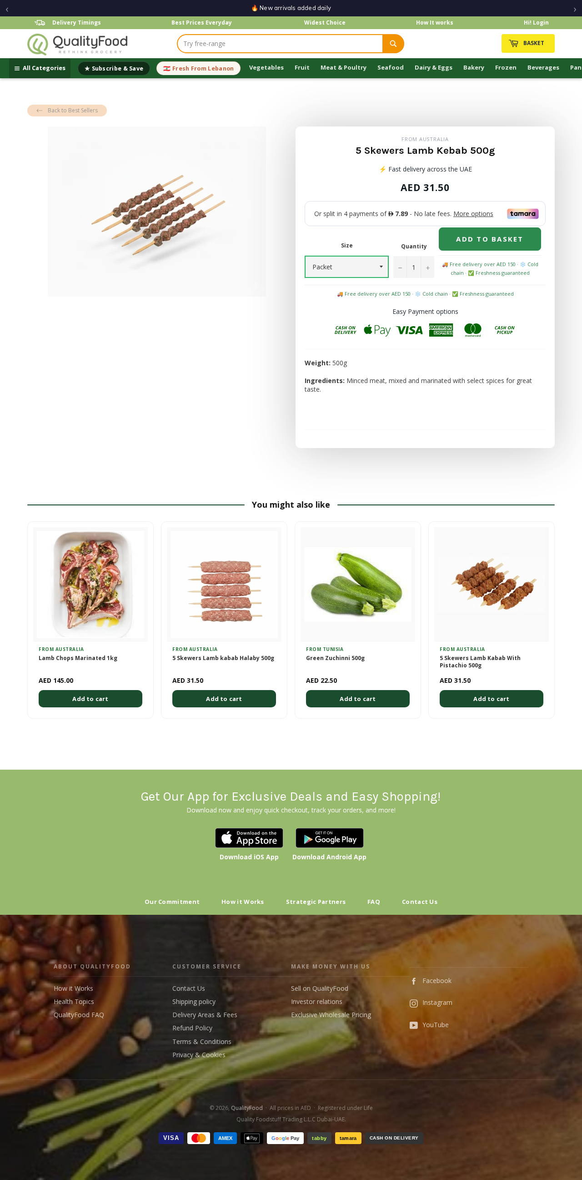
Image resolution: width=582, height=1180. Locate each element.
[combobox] (280, 43)
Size (347, 245)
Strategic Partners (316, 902)
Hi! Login (536, 22)
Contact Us (419, 902)
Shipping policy (194, 1001)
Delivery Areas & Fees (204, 1014)
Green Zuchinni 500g (335, 658)
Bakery (473, 67)
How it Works (242, 902)
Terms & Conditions (201, 1041)
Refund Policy (192, 1028)
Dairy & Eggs (433, 67)
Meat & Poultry (343, 67)
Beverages (543, 67)
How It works (434, 22)
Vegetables (266, 67)
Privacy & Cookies (199, 1054)
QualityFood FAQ (79, 1014)
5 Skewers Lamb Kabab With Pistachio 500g (480, 662)
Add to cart (90, 699)
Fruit (302, 67)
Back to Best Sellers (73, 110)
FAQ (373, 902)
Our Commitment (172, 902)
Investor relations (316, 1001)
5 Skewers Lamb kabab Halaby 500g (223, 658)
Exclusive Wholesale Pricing (331, 1014)
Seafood (390, 67)
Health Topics (74, 1001)
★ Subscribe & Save (114, 68)
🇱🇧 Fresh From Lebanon (198, 68)
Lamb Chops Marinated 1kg (78, 658)
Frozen (506, 67)
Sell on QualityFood (319, 988)
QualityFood (247, 1108)
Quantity (414, 246)
